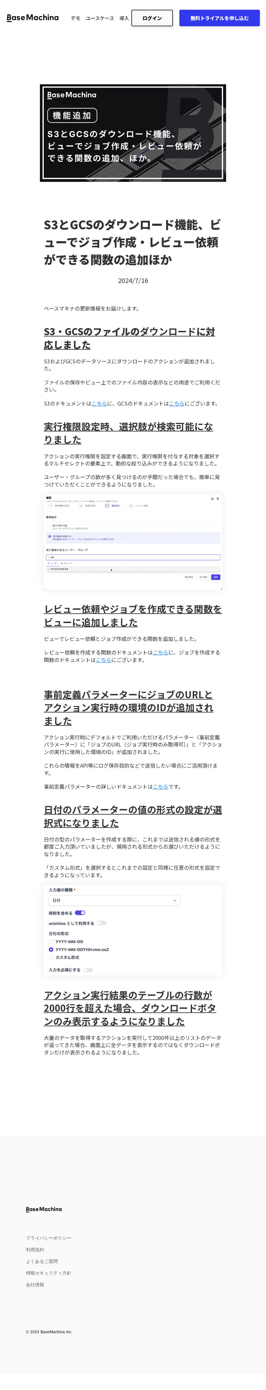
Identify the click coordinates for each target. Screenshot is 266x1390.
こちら (99, 403)
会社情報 (35, 1284)
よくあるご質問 (42, 1261)
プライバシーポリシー (48, 1238)
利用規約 (35, 1249)
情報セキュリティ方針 (48, 1273)
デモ (75, 18)
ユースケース (100, 18)
